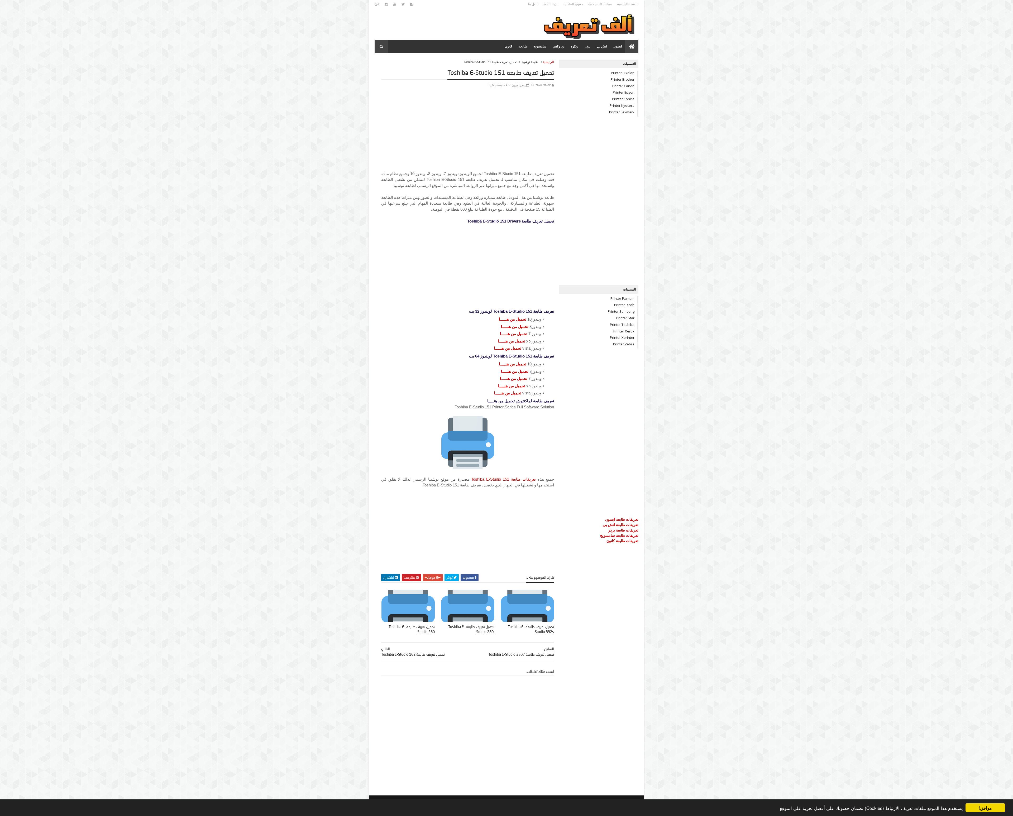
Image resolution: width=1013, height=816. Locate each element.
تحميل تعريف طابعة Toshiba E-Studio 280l (471, 629)
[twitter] (403, 4)
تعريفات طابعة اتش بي (620, 524)
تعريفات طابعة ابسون (621, 519)
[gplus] (377, 4)
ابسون (617, 46)
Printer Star (625, 318)
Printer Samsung (621, 311)
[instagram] (386, 4)
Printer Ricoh (624, 304)
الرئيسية (548, 62)
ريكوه (574, 46)
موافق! (985, 807)
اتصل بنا (533, 4)
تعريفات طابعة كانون (622, 540)
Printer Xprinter (622, 337)
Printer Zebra (623, 344)
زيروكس (558, 46)
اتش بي (602, 46)
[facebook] (411, 4)
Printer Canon (623, 86)
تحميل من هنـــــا (512, 319)
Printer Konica (623, 98)
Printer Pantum (622, 298)
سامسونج (540, 46)
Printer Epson (623, 92)
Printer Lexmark (621, 112)
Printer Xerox (623, 331)
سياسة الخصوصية (600, 4)
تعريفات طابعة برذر (623, 530)
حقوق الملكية (573, 4)
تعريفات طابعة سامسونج (619, 535)
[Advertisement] (467, 134)
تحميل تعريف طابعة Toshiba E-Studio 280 (412, 629)
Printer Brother (622, 79)
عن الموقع (551, 4)
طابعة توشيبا (530, 62)
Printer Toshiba (622, 324)
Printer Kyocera (622, 105)
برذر (587, 46)
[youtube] (394, 4)
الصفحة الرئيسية (627, 4)
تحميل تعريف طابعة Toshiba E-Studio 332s (531, 629)
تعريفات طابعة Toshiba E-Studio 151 (503, 479)
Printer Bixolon (622, 72)
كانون (508, 46)
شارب (523, 46)
